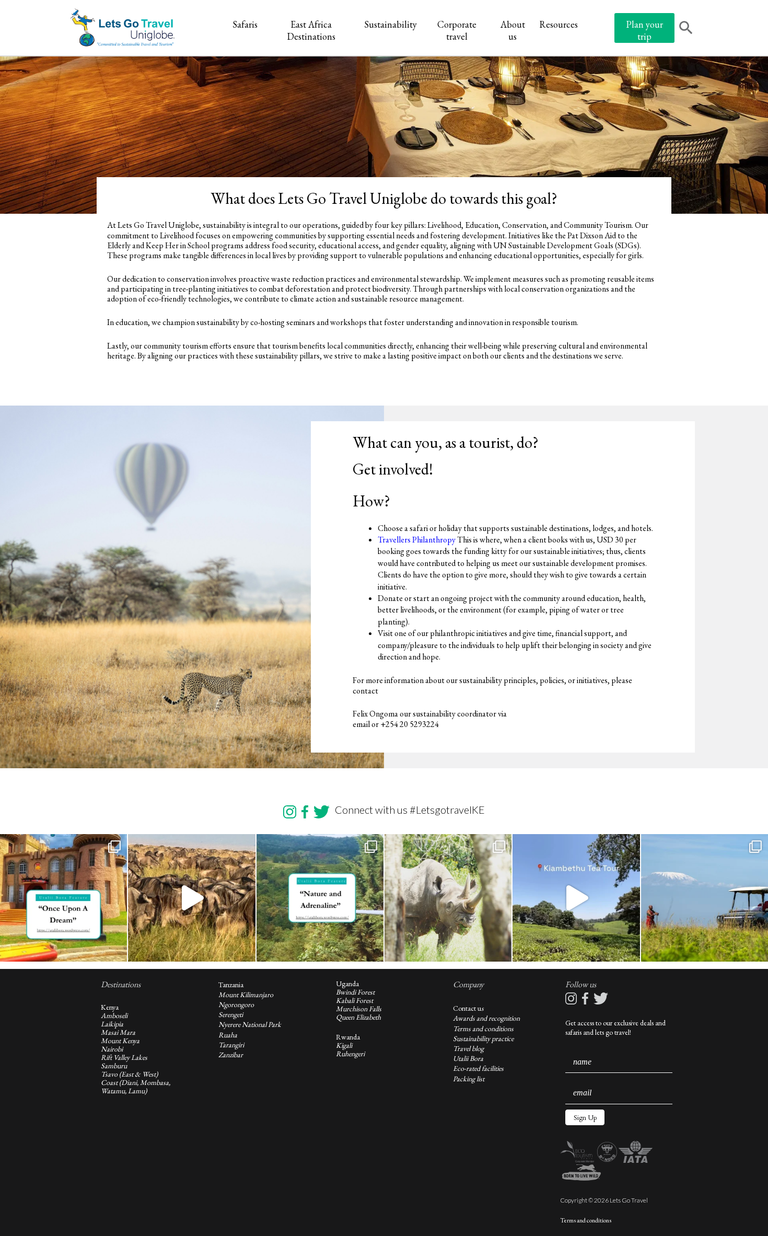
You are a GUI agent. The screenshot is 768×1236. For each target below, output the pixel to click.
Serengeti (230, 1014)
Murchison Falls (358, 1008)
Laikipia (112, 1024)
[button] (584, 1117)
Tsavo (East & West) (129, 1074)
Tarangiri (231, 1044)
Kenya (110, 1007)
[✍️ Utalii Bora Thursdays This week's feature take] (320, 897)
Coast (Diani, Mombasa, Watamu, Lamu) (135, 1086)
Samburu (114, 1065)
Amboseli (114, 1015)
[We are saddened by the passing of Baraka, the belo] (448, 897)
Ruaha (227, 1034)
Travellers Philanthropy (417, 539)
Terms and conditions (483, 1028)
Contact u (467, 1008)
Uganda (347, 983)
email (361, 724)
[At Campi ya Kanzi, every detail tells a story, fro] (704, 897)
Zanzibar (230, 1054)
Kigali (344, 1045)
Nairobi (112, 1049)
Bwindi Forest (355, 992)
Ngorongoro (236, 1004)
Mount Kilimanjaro (245, 994)
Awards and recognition (486, 1018)
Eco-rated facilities (478, 1068)
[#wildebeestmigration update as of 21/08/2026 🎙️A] (191, 897)
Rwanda (348, 1037)
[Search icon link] (686, 28)
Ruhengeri (350, 1053)
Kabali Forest (354, 1000)
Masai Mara (118, 1032)
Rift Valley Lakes (124, 1057)
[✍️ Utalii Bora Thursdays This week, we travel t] (63, 897)
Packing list (468, 1078)
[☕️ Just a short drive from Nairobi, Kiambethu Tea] (576, 897)
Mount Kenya (120, 1040)
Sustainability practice (483, 1038)
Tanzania (230, 984)
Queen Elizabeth (358, 1017)
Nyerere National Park (249, 1024)
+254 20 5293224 (409, 724)
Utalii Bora (468, 1058)
